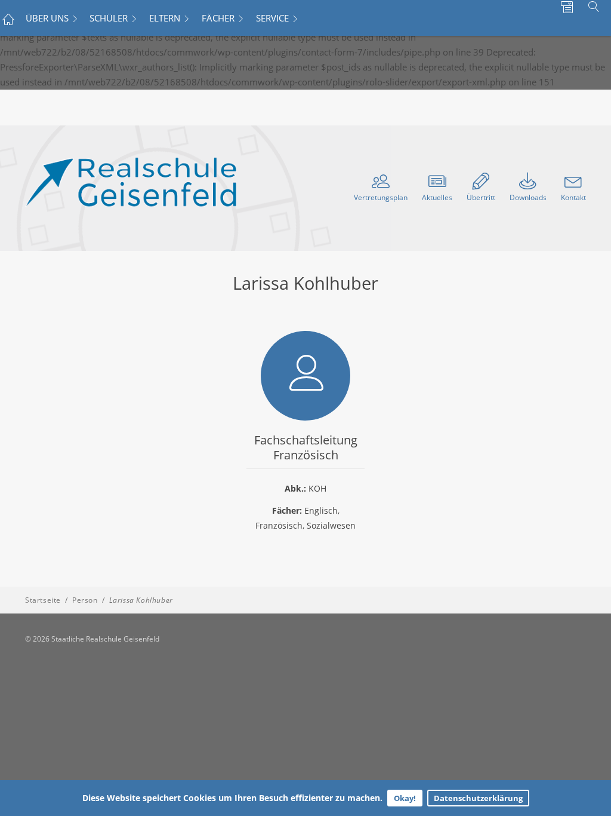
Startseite (43, 600)
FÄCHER (218, 18)
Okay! (405, 798)
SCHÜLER (109, 18)
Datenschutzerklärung (478, 798)
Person (85, 600)
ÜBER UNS (47, 18)
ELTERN (164, 18)
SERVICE (272, 18)
